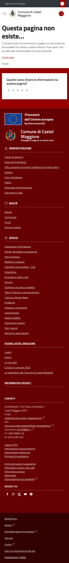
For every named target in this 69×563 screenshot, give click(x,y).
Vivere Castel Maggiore (19, 343)
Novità (13, 203)
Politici (7, 182)
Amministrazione (20, 148)
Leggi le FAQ (11, 445)
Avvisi (7, 222)
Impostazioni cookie (15, 557)
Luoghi (8, 352)
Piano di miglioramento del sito (19, 551)
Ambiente (9, 302)
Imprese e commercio (15, 308)
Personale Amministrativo (18, 187)
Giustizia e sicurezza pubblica (19, 287)
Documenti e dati (13, 193)
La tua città (10, 362)
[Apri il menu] (4, 14)
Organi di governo (13, 157)
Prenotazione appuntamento (19, 449)
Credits (8, 544)
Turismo (8, 282)
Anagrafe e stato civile (16, 277)
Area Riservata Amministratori (19, 531)
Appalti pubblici (12, 318)
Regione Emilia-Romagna (15, 3)
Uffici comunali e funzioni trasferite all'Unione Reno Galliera (31, 169)
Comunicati (10, 217)
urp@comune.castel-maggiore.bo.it (23, 418)
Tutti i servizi (10, 328)
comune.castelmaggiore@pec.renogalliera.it (27, 426)
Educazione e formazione (17, 246)
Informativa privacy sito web (19, 468)
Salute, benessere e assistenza (20, 252)
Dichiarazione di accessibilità (19, 479)
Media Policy (10, 519)
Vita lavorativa (12, 257)
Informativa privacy (17, 383)
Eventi (7, 357)
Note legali (10, 475)
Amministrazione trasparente (20, 464)
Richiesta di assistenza (16, 456)
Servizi (13, 237)
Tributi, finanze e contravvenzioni (21, 292)
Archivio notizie (12, 227)
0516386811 (24, 429)
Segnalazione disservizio (17, 452)
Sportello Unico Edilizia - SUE (19, 267)
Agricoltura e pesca (14, 323)
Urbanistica (10, 272)
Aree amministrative (15, 162)
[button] (61, 14)
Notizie (8, 212)
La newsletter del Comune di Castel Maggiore (28, 372)
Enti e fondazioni (13, 177)
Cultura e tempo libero (16, 297)
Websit (8, 525)
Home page (8, 57)
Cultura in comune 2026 (17, 367)
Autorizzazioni (11, 313)
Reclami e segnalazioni (16, 333)
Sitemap (8, 538)
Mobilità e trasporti (14, 262)
